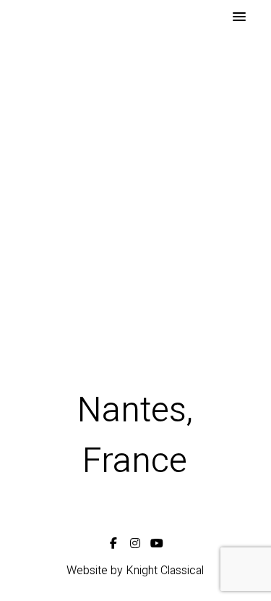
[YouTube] (156, 541)
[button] (239, 17)
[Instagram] (135, 541)
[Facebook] (113, 541)
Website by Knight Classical (135, 570)
